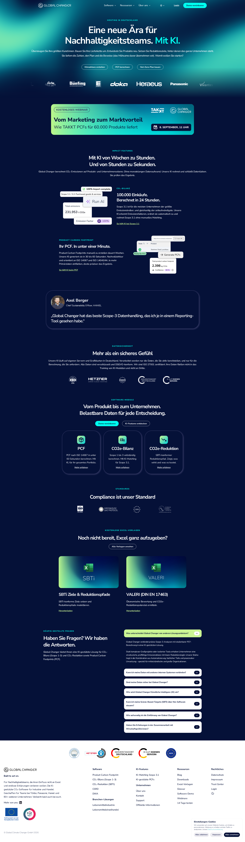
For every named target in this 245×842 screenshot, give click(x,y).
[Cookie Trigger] (212, 793)
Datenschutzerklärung (215, 829)
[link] (122, 119)
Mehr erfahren (164, 467)
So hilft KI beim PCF (68, 270)
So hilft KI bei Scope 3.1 (128, 223)
